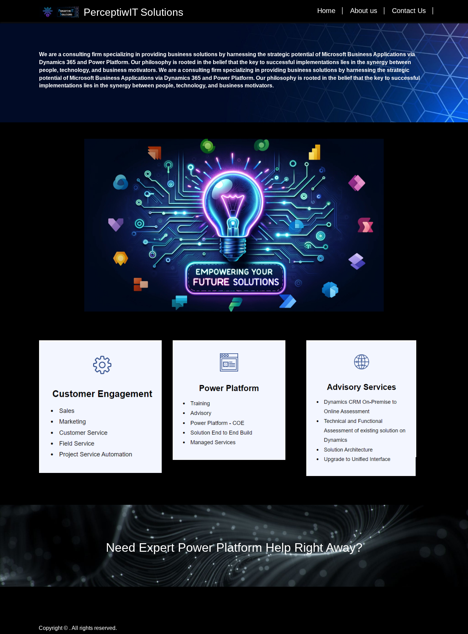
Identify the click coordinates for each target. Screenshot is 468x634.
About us (363, 10)
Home (326, 10)
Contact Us (409, 10)
